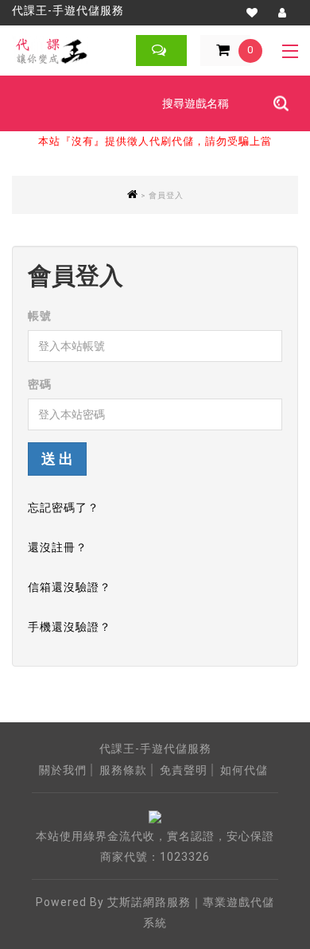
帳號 (40, 315)
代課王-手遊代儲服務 (68, 10)
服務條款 (123, 770)
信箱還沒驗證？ (69, 587)
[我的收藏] (252, 12)
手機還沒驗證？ (69, 626)
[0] (210, 51)
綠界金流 (107, 836)
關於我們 (63, 770)
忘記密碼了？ (63, 507)
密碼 (40, 384)
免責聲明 (183, 770)
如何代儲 (244, 770)
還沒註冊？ (57, 547)
